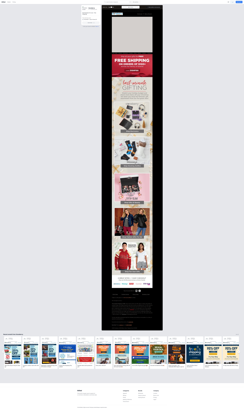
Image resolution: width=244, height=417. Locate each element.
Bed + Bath (115, 53)
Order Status (115, 294)
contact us (121, 325)
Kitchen (120, 53)
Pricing (14, 2)
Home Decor (126, 401)
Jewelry (131, 53)
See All (237, 334)
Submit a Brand (142, 395)
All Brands (140, 393)
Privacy (155, 397)
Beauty (139, 53)
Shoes (135, 53)
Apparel (125, 393)
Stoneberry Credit (145, 294)
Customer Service (125, 294)
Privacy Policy (136, 294)
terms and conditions (128, 297)
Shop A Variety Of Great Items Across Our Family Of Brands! (132, 10)
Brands (9, 2)
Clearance (149, 53)
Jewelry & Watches (127, 399)
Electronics (125, 53)
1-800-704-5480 (129, 325)
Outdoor (144, 53)
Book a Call (156, 395)
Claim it (97, 26)
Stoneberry (91, 8)
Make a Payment (148, 13)
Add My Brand (141, 397)
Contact (155, 393)
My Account (139, 13)
